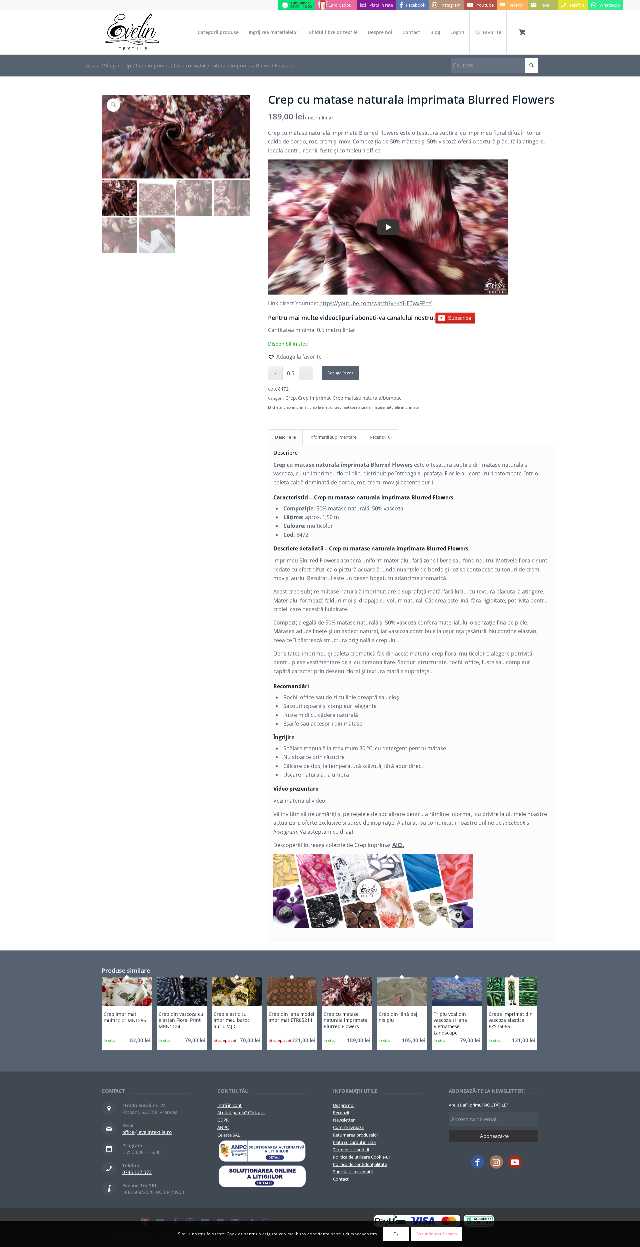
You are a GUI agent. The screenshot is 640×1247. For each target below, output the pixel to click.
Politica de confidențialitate (360, 1164)
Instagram (285, 831)
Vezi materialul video (299, 800)
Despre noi (343, 1105)
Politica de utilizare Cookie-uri (362, 1157)
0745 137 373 (137, 1172)
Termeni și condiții (351, 1150)
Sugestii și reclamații (353, 1172)
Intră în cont (229, 1105)
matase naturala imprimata (395, 407)
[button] (295, 356)
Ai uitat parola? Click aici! (241, 1113)
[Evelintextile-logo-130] (132, 32)
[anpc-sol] (262, 1176)
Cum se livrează (348, 1127)
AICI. (398, 845)
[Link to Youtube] (515, 1162)
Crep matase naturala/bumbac (367, 398)
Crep (290, 398)
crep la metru (321, 407)
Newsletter (344, 1120)
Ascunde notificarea (436, 1234)
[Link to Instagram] (496, 1162)
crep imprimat (296, 407)
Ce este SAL (228, 1135)
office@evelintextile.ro (147, 1132)
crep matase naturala (352, 407)
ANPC (223, 1127)
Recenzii (341, 1113)
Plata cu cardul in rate (354, 1142)
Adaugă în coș (340, 373)
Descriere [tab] (285, 437)
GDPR (223, 1120)
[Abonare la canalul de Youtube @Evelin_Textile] (455, 318)
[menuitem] (218, 32)
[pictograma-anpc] (262, 1151)
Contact (341, 1179)
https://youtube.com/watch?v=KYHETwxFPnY (375, 303)
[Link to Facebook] (477, 1162)
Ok (396, 1234)
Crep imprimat (314, 398)
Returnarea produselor (355, 1135)
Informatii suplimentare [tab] (332, 437)
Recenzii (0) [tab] (381, 437)
